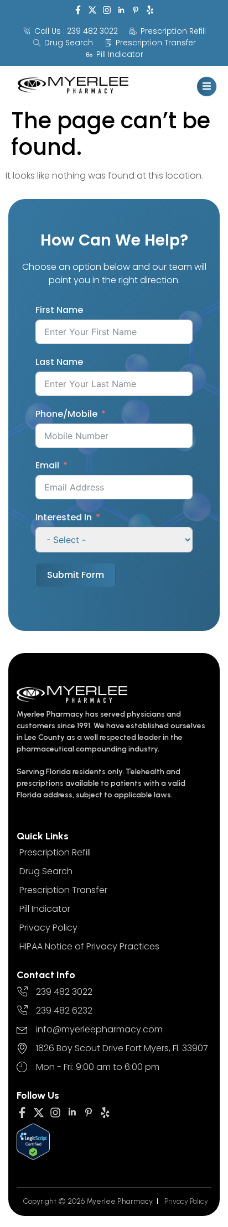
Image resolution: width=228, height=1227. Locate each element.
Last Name (59, 362)
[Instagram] (106, 10)
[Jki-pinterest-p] (135, 10)
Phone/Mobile (66, 414)
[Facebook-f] (78, 10)
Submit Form (75, 574)
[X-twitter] (92, 10)
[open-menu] (206, 86)
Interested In (63, 517)
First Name (59, 310)
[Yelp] (150, 10)
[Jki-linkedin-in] (121, 10)
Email (47, 465)
